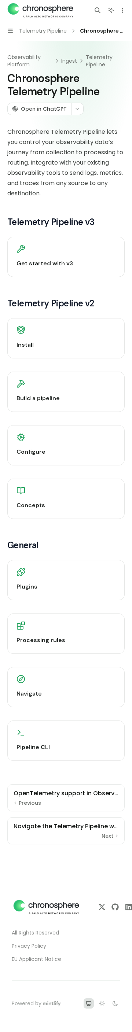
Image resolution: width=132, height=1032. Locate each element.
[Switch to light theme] (102, 1003)
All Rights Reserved (35, 932)
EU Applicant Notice (36, 959)
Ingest (69, 60)
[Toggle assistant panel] (111, 10)
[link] (66, 257)
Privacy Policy (29, 946)
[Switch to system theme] (89, 1003)
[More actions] (122, 10)
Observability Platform (24, 61)
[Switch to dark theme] (115, 1003)
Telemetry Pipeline (99, 61)
